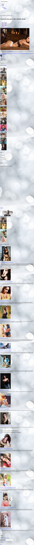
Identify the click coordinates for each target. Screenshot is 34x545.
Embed (3, 26)
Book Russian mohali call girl (4, 338)
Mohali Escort (27, 53)
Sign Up (1, 14)
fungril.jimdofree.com (7, 27)
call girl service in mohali (12, 53)
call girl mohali (7, 53)
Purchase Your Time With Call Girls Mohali (6, 528)
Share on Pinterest (4, 25)
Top (0, 544)
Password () (2, 540)
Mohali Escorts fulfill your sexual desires (5, 468)
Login (3, 4)
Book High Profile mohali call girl (4, 369)
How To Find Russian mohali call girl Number (6, 281)
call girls (5, 65)
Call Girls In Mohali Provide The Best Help (6, 425)
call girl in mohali (2, 53)
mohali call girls (23, 53)
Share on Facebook (4, 22)
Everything (5, 8)
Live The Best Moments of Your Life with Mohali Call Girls (8, 507)
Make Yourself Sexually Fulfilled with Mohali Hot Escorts (8, 487)
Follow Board (2, 63)
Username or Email (2, 539)
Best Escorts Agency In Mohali (4, 390)
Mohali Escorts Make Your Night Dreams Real (6, 448)
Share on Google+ (4, 24)
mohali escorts (4, 54)
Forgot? (4, 540)
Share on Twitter (4, 23)
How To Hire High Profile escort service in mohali (7, 262)
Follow (1, 57)
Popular (5, 7)
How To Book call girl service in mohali (5, 300)
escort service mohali (18, 53)
